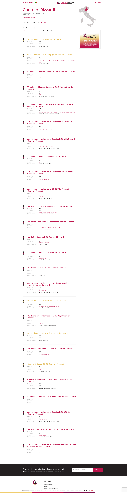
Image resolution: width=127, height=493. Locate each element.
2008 (45, 45)
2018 (60, 45)
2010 (40, 291)
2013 (57, 112)
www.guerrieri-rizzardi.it (29, 19)
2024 (73, 60)
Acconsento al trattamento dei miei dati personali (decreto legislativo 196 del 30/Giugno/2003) (44, 471)
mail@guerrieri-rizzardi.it (29, 17)
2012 (52, 45)
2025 (40, 62)
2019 (56, 227)
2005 (40, 45)
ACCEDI (97, 2)
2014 (54, 45)
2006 (43, 45)
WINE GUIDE (28, 2)
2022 (68, 60)
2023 (70, 60)
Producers (46, 486)
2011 (40, 162)
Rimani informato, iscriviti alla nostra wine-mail (43, 469)
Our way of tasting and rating (51, 488)
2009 (49, 45)
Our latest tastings (48, 484)
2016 (63, 112)
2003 (40, 129)
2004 (40, 77)
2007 (45, 112)
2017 (60, 60)
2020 (68, 112)
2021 (65, 60)
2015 (57, 45)
